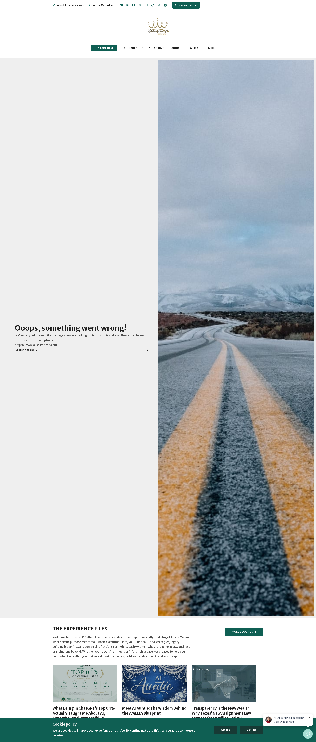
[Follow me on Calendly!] (165, 5)
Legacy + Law (201, 669)
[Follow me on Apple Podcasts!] (158, 5)
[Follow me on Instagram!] (127, 5)
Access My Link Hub (186, 5)
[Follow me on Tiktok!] (152, 5)
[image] (85, 683)
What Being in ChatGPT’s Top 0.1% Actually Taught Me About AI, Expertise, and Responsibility (84, 713)
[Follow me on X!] (140, 5)
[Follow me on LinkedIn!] (121, 5)
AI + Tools (130, 669)
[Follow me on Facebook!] (133, 5)
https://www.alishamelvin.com (36, 345)
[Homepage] (158, 28)
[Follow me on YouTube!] (146, 5)
